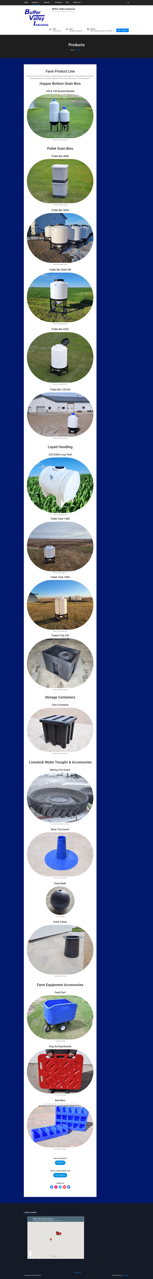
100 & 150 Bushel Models (60, 91)
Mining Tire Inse (59, 769)
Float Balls (60, 883)
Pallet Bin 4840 (60, 156)
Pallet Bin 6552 (60, 329)
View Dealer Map (60, 1175)
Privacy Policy (77, 1272)
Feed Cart (60, 992)
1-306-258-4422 (57, 30)
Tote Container (60, 704)
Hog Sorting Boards (60, 1046)
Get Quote (124, 30)
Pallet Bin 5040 (60, 210)
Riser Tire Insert (60, 829)
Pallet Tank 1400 (60, 518)
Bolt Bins (60, 1100)
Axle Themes (125, 1275)
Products (35, 2)
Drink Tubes (60, 921)
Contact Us (76, 2)
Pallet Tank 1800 (60, 577)
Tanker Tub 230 (60, 635)
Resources (58, 2)
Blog (67, 2)
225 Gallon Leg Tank (60, 454)
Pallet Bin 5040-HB (60, 269)
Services (46, 2)
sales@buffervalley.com (75, 30)
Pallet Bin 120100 (60, 389)
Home (26, 2)
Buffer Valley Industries (63, 9)
